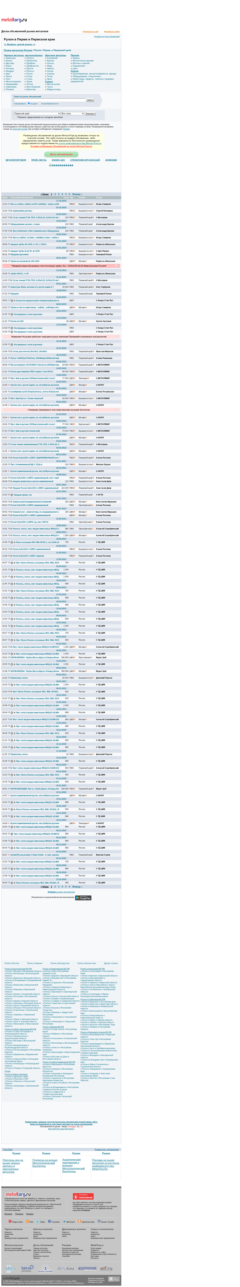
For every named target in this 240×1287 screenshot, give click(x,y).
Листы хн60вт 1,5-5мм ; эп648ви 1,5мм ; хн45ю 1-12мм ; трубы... (37, 237)
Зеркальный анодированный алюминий (32, 502)
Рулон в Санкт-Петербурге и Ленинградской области (19, 1032)
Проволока (31, 60)
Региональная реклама (71, 1254)
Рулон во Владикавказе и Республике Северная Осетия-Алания (61, 1088)
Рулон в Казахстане (87, 963)
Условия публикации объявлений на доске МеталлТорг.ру (61, 146)
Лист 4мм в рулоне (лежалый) (25, 431)
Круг (8, 73)
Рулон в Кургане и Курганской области (100, 976)
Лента (9, 76)
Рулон (29, 73)
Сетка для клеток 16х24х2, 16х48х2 (30, 351)
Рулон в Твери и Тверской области (22, 1019)
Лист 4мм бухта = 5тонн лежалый (26, 398)
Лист (8, 79)
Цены (7, 1236)
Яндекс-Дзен (17, 1222)
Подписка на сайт (91, 32)
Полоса (30, 58)
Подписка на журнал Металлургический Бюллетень (44, 1163)
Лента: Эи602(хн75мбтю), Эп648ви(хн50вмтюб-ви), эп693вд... (34, 358)
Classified (7, 1149)
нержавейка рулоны (22, 211)
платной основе (20, 129)
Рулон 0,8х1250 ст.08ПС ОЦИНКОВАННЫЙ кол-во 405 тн (37, 458)
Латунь (50, 63)
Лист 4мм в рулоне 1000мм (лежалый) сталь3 (32, 378)
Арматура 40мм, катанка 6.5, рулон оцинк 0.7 (32, 287)
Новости (8, 1232)
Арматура (11, 58)
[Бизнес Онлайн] (46, 1272)
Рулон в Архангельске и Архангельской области (16, 1037)
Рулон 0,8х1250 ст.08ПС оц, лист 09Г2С (29, 522)
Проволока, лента (19, 678)
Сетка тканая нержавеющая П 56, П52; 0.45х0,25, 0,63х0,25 (34, 444)
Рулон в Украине (34, 963)
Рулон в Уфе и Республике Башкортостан (56, 972)
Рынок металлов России (18, 50)
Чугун (50, 87)
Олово (50, 71)
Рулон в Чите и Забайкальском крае (98, 1048)
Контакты (8, 1214)
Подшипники (79, 66)
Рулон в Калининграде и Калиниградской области (17, 1046)
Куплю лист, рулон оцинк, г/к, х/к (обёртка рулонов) (34, 385)
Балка (9, 60)
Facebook (56, 1222)
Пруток (29, 68)
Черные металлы (14, 55)
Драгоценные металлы (74, 1229)
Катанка (10, 68)
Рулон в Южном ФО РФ (53, 1027)
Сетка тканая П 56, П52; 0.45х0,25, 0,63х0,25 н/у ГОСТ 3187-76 (37, 217)
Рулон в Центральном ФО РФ (18, 969)
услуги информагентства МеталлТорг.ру (79, 143)
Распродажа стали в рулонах (28, 314)
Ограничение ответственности (103, 1254)
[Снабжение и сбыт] (11, 1272)
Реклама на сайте (112, 32)
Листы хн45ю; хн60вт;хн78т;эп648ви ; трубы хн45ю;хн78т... (34, 204)
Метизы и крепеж (81, 63)
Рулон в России (12, 963)
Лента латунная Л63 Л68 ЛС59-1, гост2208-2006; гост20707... (40, 542)
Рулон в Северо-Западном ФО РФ (20, 1029)
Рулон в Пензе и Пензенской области (61, 996)
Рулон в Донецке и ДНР (17, 1077)
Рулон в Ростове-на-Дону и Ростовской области (56, 1058)
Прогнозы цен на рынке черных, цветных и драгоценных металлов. (13, 1166)
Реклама (29, 1214)
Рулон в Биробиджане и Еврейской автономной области (97, 1045)
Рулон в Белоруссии (60, 963)
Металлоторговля (14, 1245)
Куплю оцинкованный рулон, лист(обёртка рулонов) (34, 471)
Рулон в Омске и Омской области (97, 1020)
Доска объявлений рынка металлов (24, 31)
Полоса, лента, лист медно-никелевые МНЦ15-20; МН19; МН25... (37, 529)
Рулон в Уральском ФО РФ (92, 969)
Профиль (31, 63)
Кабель (76, 58)
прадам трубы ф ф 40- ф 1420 (25, 251)
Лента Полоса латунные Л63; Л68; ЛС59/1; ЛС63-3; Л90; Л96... (40, 809)
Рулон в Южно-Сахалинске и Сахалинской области (94, 1065)
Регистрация (96, 1248)
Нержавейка (12, 84)
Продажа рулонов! (19, 254)
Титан (50, 76)
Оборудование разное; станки (25, 224)
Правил (66, 129)
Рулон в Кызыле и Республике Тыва (98, 1025)
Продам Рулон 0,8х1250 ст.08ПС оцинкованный (35, 488)
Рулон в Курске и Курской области (22, 1001)
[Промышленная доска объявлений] (28, 1272)
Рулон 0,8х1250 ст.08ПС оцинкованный (29, 505)
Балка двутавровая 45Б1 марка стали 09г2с (31, 371)
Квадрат (10, 71)
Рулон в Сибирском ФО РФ (92, 999)
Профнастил (32, 66)
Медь (49, 66)
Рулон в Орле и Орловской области (22, 1005)
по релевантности (49, 104)
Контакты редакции (96, 1278)
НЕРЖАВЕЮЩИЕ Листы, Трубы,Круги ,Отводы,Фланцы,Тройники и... (34, 789)
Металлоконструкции (83, 60)
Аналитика (9, 1234)
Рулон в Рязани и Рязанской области (23, 1008)
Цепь (75, 68)
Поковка (10, 89)
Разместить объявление (107, 1149)
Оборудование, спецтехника (87, 76)
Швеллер (31, 89)
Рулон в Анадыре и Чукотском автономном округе (95, 1074)
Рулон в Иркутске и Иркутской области (100, 1004)
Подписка (19, 1214)
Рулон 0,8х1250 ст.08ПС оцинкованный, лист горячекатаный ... (34, 478)
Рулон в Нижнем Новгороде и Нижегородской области (57, 988)
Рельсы (30, 71)
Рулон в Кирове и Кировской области (61, 976)
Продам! (14, 294)
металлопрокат (34, 55)
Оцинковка (11, 87)
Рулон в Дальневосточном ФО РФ (96, 1032)
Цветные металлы (55, 55)
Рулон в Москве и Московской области (24, 971)
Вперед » (77, 194)
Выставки (95, 1256)
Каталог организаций (13, 1248)
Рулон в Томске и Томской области (98, 1022)
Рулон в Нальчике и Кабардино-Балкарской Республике (58, 1074)
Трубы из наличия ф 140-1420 (24, 261)
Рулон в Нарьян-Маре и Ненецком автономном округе (21, 1060)
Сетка (29, 76)
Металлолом (53, 84)
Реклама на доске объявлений (107, 36)
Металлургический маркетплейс (18, 1250)
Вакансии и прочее (41, 1256)
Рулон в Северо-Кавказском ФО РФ (59, 1062)
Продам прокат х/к (23, 495)
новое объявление (61, 892)
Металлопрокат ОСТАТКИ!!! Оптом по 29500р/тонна (34, 365)
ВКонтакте (70, 1222)
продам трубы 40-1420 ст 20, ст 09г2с (28, 244)
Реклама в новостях (70, 1252)
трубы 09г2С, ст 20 (19, 273)
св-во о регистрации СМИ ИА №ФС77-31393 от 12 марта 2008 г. (50, 1281)
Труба (29, 81)
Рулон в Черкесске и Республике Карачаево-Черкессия (58, 1079)
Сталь (29, 79)
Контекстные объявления (72, 1250)
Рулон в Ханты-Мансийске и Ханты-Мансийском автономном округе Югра (98, 986)
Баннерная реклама (70, 1248)
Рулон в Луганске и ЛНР (17, 1079)
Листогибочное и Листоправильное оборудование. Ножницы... (37, 231)
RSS (31, 1222)
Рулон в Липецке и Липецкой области (23, 1003)
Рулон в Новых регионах (16, 1074)
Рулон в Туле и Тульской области (21, 1021)
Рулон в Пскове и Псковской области (23, 1068)
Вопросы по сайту (98, 1252)
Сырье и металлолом (102, 1229)
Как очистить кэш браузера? (61, 1129)
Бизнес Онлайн (107, 1222)
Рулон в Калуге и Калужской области (23, 994)
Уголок (29, 84)
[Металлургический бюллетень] (87, 1272)
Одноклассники (88, 1222)
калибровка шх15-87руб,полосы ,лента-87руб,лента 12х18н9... (34, 392)
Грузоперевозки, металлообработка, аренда (94, 73)
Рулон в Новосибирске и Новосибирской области (92, 1016)
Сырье (49, 81)
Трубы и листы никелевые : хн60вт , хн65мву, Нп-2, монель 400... (34, 307)
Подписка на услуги (96, 1280)
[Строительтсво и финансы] (106, 1272)
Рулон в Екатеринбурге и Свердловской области (92, 979)
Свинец (50, 73)
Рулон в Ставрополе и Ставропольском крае (54, 1093)
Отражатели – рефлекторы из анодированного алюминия (37, 512)
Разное (16, 1153)
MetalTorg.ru (97, 1245)
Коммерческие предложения (16, 1238)
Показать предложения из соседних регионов (40, 117)
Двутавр (10, 63)
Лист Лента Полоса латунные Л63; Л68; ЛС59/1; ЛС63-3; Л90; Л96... (40, 563)
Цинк (49, 79)
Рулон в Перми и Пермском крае (59, 999)
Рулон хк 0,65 (17, 321)
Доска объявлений (43, 1245)
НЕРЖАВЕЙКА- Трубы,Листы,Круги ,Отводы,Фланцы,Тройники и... (34, 657)
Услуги (75, 71)
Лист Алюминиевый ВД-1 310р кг (26, 464)
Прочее (75, 55)
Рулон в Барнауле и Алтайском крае (99, 1002)
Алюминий (52, 58)
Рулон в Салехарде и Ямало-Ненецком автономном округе (94, 995)
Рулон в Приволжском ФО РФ (56, 969)
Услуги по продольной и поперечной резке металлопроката (40, 300)
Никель (50, 68)
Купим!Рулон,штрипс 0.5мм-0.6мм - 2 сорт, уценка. (34, 855)
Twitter (42, 1222)
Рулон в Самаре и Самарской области (62, 1001)
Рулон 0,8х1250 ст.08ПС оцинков (28, 556)
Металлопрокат (13, 81)
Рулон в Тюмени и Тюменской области (99, 982)
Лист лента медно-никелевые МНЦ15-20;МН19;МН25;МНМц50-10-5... (37, 647)
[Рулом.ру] (65, 1272)
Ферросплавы (54, 89)
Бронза (50, 60)
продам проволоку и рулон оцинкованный (33, 481)
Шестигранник (33, 87)
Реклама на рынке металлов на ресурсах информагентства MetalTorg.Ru (105, 1164)
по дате (34, 104)
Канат (9, 66)
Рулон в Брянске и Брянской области (23, 978)
